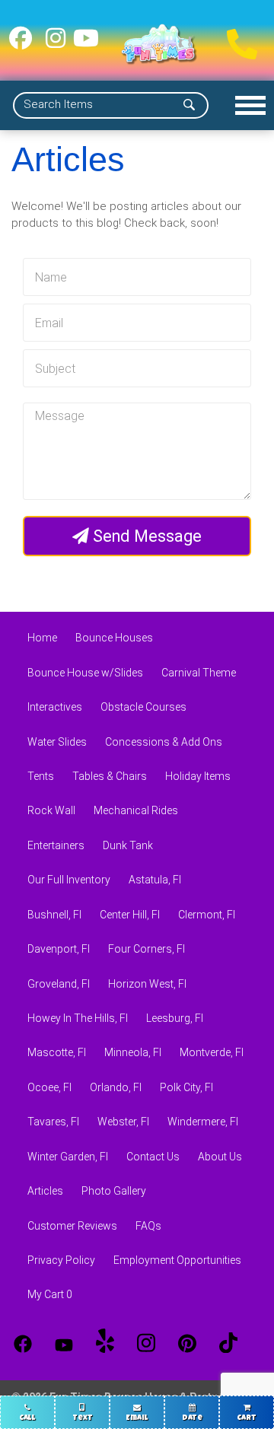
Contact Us (153, 1157)
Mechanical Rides (136, 810)
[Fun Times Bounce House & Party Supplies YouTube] (64, 1344)
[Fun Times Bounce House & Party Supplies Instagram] (146, 1344)
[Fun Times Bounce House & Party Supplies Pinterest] (187, 1344)
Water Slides (57, 742)
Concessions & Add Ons (163, 742)
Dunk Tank (128, 845)
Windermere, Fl (202, 1122)
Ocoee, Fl (49, 1087)
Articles (45, 1191)
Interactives (54, 707)
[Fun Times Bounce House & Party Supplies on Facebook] (20, 44)
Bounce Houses (114, 638)
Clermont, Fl (206, 915)
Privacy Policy (61, 1260)
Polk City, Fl (186, 1087)
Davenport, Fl (58, 949)
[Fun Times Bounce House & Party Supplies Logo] (159, 44)
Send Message (145, 536)
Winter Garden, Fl (67, 1157)
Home (42, 638)
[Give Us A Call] (238, 40)
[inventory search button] (189, 105)
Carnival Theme (198, 673)
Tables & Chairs (109, 776)
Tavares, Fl (53, 1122)
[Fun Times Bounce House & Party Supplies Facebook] (23, 1344)
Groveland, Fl (58, 984)
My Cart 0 (49, 1294)
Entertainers (55, 845)
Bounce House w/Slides (85, 673)
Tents (40, 776)
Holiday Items (198, 776)
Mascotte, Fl (56, 1052)
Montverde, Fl (212, 1052)
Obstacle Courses (143, 707)
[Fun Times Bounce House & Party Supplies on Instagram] (55, 44)
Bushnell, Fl (54, 915)
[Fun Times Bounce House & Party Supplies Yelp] (105, 1344)
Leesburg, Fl (174, 1018)
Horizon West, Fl (147, 984)
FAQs (148, 1226)
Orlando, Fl (116, 1087)
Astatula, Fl (155, 880)
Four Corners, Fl (146, 949)
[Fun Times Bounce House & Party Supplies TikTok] (228, 1344)
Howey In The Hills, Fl (77, 1018)
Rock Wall (51, 810)
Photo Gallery (113, 1191)
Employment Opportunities (177, 1260)
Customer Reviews (72, 1226)
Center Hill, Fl (130, 915)
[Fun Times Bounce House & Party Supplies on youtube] (86, 44)
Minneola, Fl (132, 1052)
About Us (220, 1157)
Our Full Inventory (68, 880)
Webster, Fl (123, 1122)
